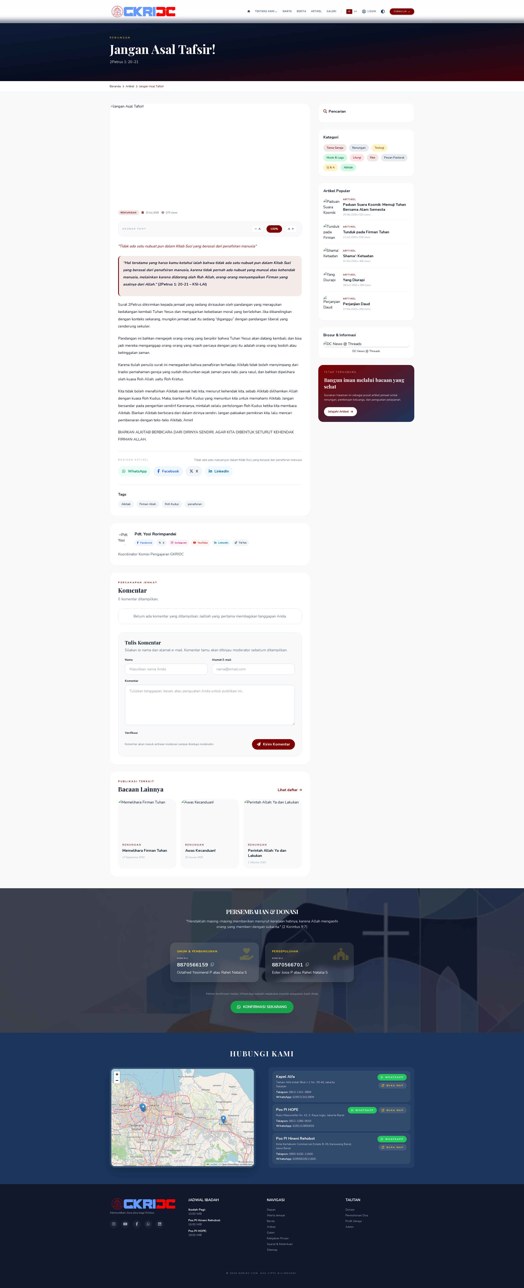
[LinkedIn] (160, 1224)
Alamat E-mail (221, 660)
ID (349, 11)
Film (372, 158)
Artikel (316, 11)
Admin (350, 1227)
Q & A (331, 167)
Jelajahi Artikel (338, 411)
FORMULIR (400, 11)
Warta (287, 11)
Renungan (359, 148)
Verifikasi (131, 733)
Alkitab (348, 167)
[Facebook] (137, 1224)
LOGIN (372, 11)
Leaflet (213, 1164)
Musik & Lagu (335, 158)
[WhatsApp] (148, 1224)
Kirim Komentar (276, 744)
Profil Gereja (354, 1221)
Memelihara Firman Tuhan (144, 850)
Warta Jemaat (276, 1215)
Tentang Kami (265, 11)
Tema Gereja (335, 148)
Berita (301, 11)
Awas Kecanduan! (200, 850)
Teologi (379, 148)
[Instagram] (114, 1224)
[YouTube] (125, 1224)
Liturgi (357, 158)
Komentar (131, 681)
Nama (129, 660)
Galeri (331, 11)
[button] (143, 1108)
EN (355, 11)
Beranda (115, 86)
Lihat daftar (288, 789)
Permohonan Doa (357, 1215)
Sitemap (272, 1250)
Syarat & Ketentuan (280, 1244)
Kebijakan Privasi (278, 1238)
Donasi (350, 1210)
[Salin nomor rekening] (212, 964)
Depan (271, 1210)
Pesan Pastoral (394, 158)
